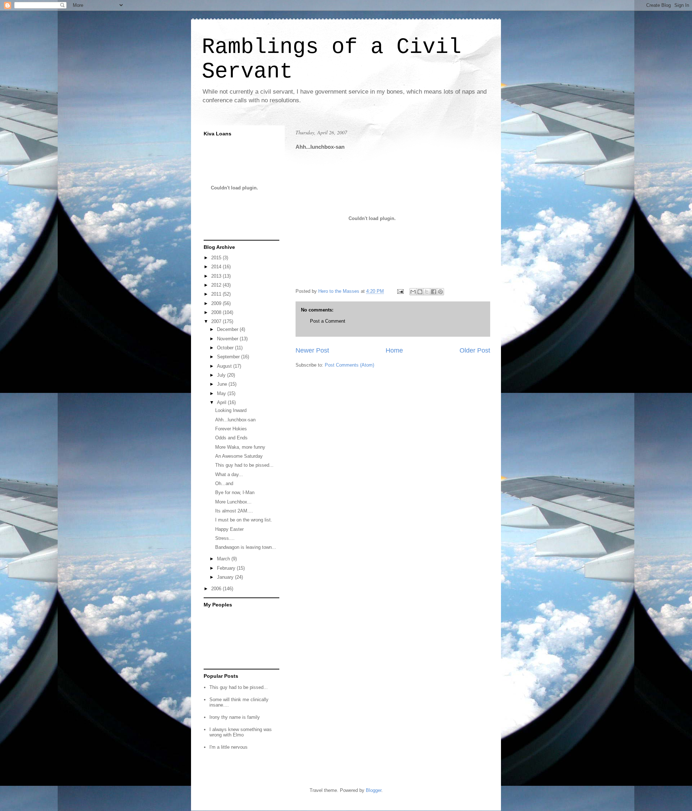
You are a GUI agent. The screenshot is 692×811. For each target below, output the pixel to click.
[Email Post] (400, 291)
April (222, 402)
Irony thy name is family (234, 717)
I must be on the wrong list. (243, 520)
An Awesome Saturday (239, 456)
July (222, 375)
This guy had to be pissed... (244, 465)
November (228, 338)
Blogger (373, 790)
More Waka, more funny (240, 447)
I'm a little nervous (228, 747)
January (226, 577)
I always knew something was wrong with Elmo (240, 732)
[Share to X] (426, 291)
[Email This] (413, 291)
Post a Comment (327, 321)
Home (394, 350)
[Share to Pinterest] (440, 291)
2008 (217, 312)
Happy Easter (229, 529)
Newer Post (312, 350)
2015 (217, 257)
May (222, 393)
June (223, 384)
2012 (217, 285)
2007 (217, 321)
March (224, 558)
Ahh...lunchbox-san (235, 419)
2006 (217, 588)
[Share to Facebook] (433, 291)
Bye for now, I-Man (234, 492)
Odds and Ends (231, 437)
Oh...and (224, 483)
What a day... (229, 474)
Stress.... (225, 538)
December (228, 329)
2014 (217, 266)
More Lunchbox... (233, 502)
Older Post (475, 350)
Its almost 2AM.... (234, 511)
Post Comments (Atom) (349, 365)
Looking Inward (231, 410)
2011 (217, 294)
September (229, 356)
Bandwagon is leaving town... (245, 547)
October (226, 347)
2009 (217, 303)
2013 (217, 276)
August (225, 366)
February (227, 568)
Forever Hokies (231, 428)
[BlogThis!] (419, 291)
